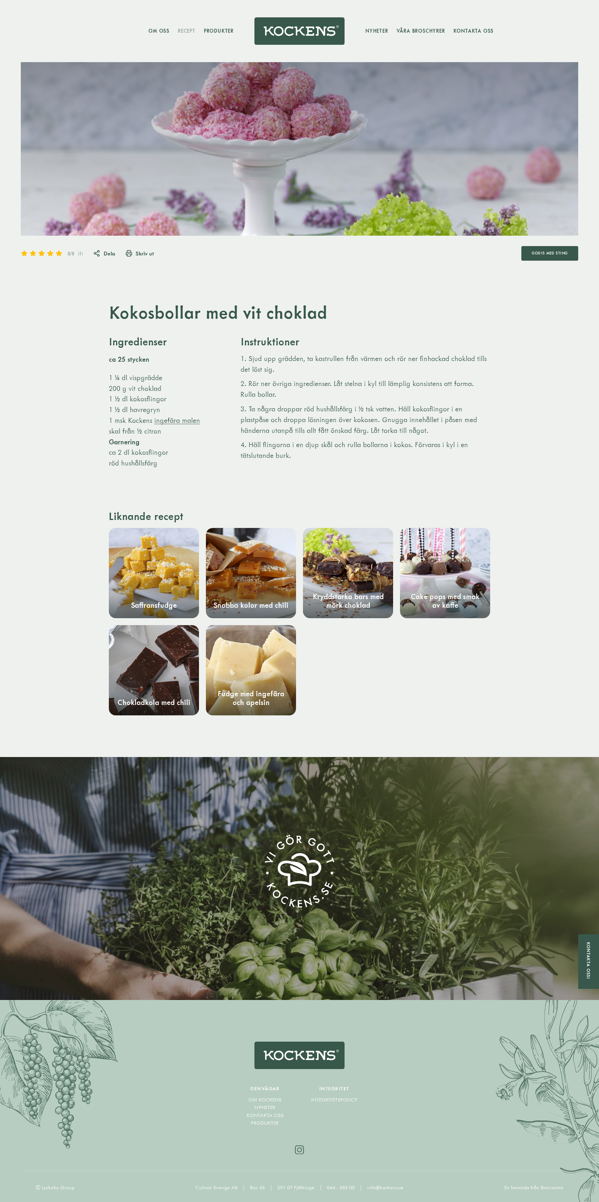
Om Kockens (265, 1099)
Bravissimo (552, 1187)
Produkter (219, 30)
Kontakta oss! (588, 960)
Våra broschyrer (421, 30)
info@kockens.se (385, 1187)
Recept (187, 30)
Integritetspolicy (334, 1099)
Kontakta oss (473, 30)
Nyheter (376, 30)
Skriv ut (145, 253)
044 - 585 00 (341, 1187)
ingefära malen (177, 420)
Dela (109, 253)
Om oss (159, 30)
